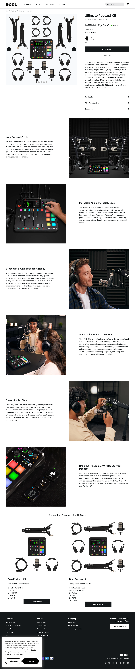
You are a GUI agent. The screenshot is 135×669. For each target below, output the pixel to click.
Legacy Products (43, 635)
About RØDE (72, 622)
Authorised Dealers (43, 632)
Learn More (37, 602)
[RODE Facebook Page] (105, 663)
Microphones (10, 622)
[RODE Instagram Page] (112, 663)
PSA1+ (102, 80)
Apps (38, 4)
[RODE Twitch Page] (124, 663)
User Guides (49, 4)
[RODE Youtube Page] (116, 663)
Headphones (10, 629)
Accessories (10, 632)
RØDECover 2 (107, 85)
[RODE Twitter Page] (109, 663)
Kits (7, 11)
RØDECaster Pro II (111, 75)
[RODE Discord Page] (128, 663)
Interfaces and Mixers (13, 625)
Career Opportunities (75, 629)
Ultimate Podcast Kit (25, 11)
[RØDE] (11, 4)
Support (62, 4)
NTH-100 (99, 82)
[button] (128, 4)
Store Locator (41, 629)
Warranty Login (42, 625)
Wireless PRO (112, 483)
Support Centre (42, 622)
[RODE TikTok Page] (120, 663)
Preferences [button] (13, 661)
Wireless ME (123, 483)
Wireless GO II (88, 486)
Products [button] (27, 4)
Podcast (13, 11)
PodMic (113, 77)
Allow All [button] (31, 661)
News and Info (73, 625)
